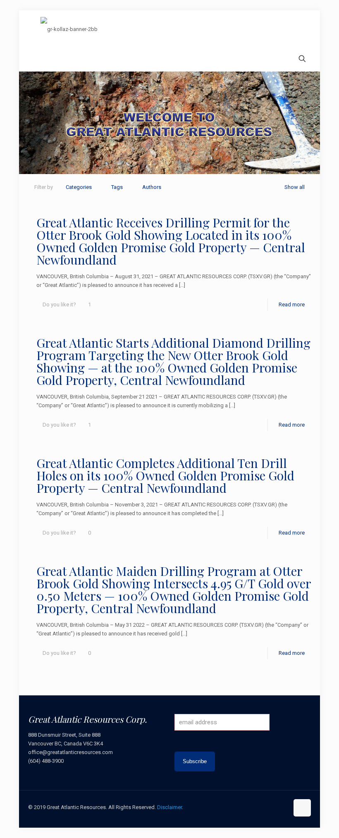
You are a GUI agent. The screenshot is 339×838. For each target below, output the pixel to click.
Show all (294, 187)
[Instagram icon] (282, 807)
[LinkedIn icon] (273, 807)
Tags (117, 187)
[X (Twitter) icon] (256, 807)
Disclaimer (169, 807)
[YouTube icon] (265, 807)
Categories (79, 187)
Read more (292, 304)
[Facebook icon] (247, 807)
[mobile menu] (35, 60)
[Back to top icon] (302, 808)
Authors (151, 187)
